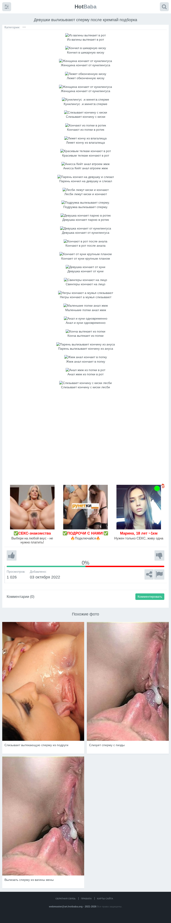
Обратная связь (65, 898)
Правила (86, 898)
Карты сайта (105, 898)
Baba (85, 6)
